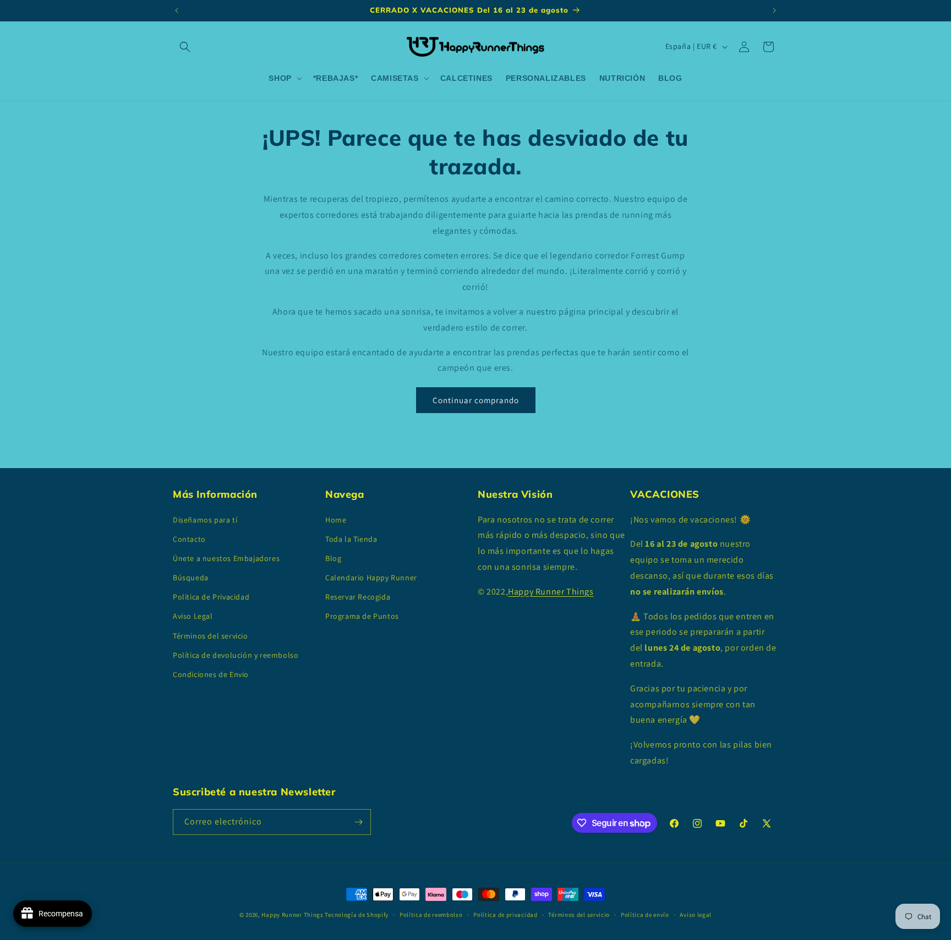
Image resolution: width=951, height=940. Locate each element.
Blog (333, 558)
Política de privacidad (505, 915)
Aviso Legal (193, 616)
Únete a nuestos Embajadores (226, 558)
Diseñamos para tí (205, 520)
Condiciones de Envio (211, 674)
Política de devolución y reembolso (235, 655)
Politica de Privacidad (211, 597)
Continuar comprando (476, 400)
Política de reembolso (431, 915)
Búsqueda (191, 577)
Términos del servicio (210, 636)
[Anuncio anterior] (177, 10)
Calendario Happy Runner (371, 577)
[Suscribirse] (358, 822)
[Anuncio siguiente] (774, 10)
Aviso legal (696, 915)
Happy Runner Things (550, 591)
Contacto (189, 539)
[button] (185, 47)
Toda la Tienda (351, 539)
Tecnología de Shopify (357, 915)
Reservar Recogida (357, 597)
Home (335, 520)
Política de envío (645, 915)
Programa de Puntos (362, 616)
